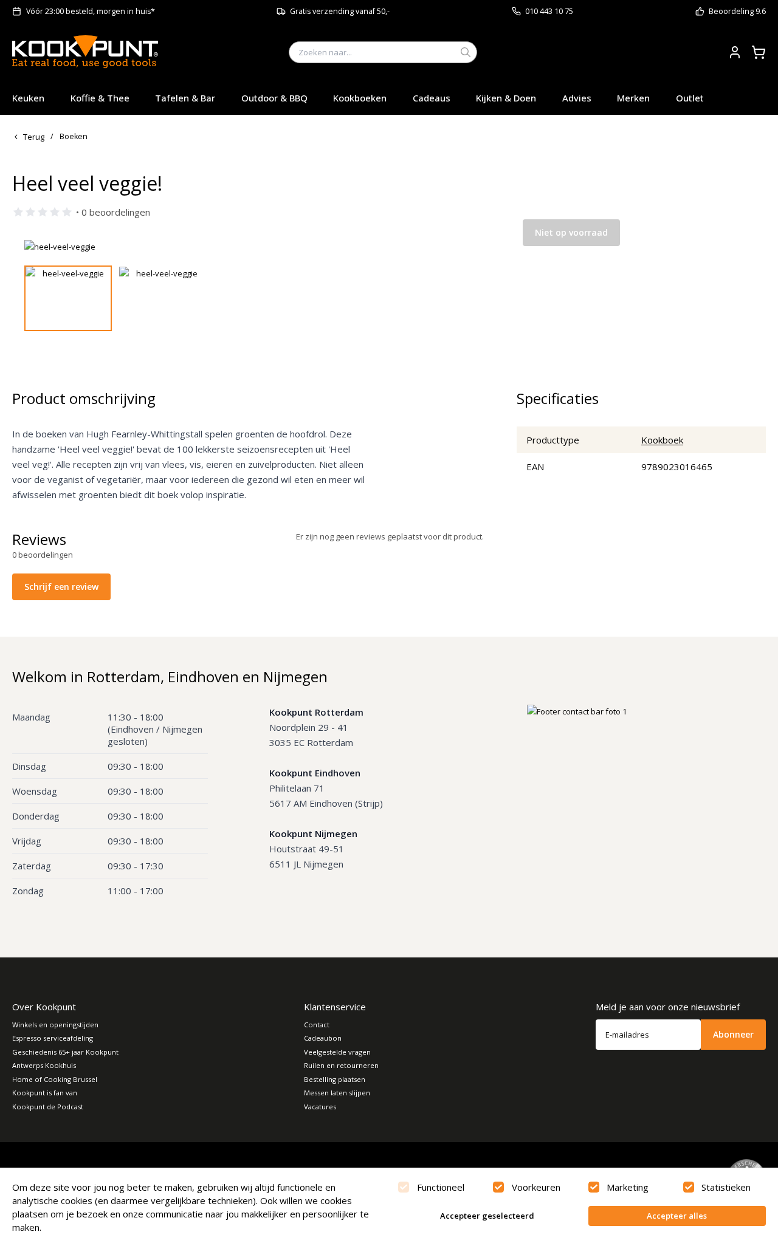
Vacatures (320, 1106)
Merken (633, 98)
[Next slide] (457, 246)
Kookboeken (360, 98)
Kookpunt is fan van (44, 1092)
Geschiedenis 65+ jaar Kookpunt (65, 1051)
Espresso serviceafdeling (52, 1037)
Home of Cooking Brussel (54, 1079)
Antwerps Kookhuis (44, 1065)
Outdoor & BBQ (274, 98)
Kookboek (662, 440)
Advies (576, 98)
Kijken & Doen (506, 98)
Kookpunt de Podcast (47, 1106)
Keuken (28, 98)
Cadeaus (431, 98)
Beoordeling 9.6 (737, 11)
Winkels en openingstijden (55, 1024)
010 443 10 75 (549, 11)
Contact (316, 1024)
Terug (33, 136)
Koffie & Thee (100, 98)
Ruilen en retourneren (341, 1065)
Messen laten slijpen (337, 1092)
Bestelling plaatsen (334, 1079)
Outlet (690, 98)
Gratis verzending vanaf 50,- (340, 11)
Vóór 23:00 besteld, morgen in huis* (90, 11)
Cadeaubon (323, 1037)
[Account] (735, 52)
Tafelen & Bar (185, 98)
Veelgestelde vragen (337, 1051)
